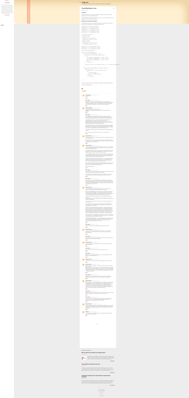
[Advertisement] (120, 21)
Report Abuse (101, 395)
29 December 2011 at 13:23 (95, 242)
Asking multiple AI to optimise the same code (91, 364)
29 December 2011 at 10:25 (95, 229)
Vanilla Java (85, 2)
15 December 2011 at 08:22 (94, 114)
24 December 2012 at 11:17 (93, 311)
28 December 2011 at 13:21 (95, 145)
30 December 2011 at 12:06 (94, 274)
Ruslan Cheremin (88, 135)
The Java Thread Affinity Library (87, 84)
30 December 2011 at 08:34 (95, 259)
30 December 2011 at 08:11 (94, 253)
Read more (112, 372)
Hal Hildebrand (88, 95)
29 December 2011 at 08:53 (94, 178)
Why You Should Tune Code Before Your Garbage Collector (93, 352)
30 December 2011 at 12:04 (95, 264)
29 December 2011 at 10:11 (95, 187)
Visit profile (7, 15)
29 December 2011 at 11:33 (94, 236)
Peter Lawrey (87, 100)
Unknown (87, 311)
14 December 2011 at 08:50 (94, 100)
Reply (86, 98)
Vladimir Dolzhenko (88, 107)
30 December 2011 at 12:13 (95, 280)
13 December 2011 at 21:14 (95, 95)
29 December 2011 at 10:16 (94, 224)
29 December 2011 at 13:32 (94, 248)
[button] (113, 8)
